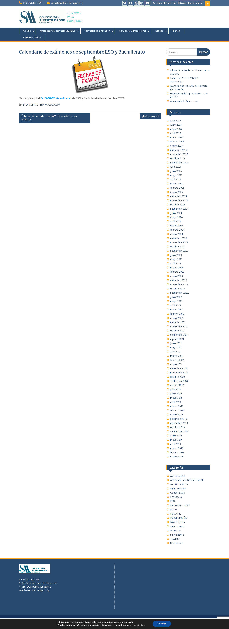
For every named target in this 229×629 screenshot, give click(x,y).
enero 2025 (176, 192)
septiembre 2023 (179, 250)
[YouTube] (147, 3)
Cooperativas (177, 492)
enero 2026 (176, 145)
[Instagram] (141, 3)
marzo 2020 (176, 406)
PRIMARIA (175, 530)
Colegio (27, 30)
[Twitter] (124, 3)
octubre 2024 (177, 204)
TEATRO (175, 538)
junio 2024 (176, 213)
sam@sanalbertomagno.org (66, 3)
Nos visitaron (177, 522)
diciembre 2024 (178, 196)
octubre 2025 (177, 158)
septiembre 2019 (179, 431)
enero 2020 (176, 414)
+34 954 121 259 (32, 3)
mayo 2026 (176, 129)
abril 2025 (175, 179)
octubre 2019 (177, 427)
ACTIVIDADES (177, 475)
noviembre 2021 (179, 326)
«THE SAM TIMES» (32, 37)
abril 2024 (175, 221)
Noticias (159, 30)
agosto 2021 (177, 339)
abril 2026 (175, 133)
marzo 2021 (176, 355)
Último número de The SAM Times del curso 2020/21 (49, 118)
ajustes (141, 625)
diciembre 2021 (178, 322)
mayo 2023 (176, 259)
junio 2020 (176, 393)
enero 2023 (176, 276)
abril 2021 (175, 351)
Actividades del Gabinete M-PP (187, 480)
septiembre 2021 (179, 334)
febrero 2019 (177, 452)
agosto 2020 (177, 385)
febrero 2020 (177, 410)
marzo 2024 (176, 225)
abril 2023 (175, 263)
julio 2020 (175, 389)
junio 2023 (176, 255)
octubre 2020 (177, 376)
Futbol (173, 509)
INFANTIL (175, 513)
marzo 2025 (176, 183)
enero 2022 (176, 318)
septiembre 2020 (179, 381)
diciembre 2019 (178, 418)
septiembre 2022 (179, 292)
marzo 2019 (176, 448)
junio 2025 (176, 171)
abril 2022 (175, 305)
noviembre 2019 (179, 423)
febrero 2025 (177, 187)
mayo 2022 (176, 301)
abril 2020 (175, 402)
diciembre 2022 (178, 280)
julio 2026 (175, 120)
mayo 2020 (176, 397)
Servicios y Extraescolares (132, 30)
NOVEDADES (177, 526)
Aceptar (162, 623)
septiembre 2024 (179, 208)
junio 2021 (176, 343)
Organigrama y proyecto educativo (57, 30)
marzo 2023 (176, 267)
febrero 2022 (177, 313)
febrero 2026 (177, 141)
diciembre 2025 (178, 150)
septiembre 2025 (179, 162)
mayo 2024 (176, 217)
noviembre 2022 (179, 284)
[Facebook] (130, 3)
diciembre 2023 (178, 238)
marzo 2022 (176, 309)
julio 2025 (175, 166)
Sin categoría (177, 534)
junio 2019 (176, 435)
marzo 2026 (176, 137)
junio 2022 (176, 297)
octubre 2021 (177, 330)
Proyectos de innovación (97, 30)
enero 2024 (176, 234)
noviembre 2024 (179, 200)
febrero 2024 (177, 229)
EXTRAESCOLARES (180, 505)
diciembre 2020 (178, 368)
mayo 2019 (176, 439)
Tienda (176, 30)
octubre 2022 (177, 288)
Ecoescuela (176, 496)
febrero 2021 (177, 360)
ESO (42, 104)
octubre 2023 (177, 246)
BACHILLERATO (30, 104)
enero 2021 (176, 364)
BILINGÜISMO (178, 488)
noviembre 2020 (179, 372)
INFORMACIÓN (52, 104)
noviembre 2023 (179, 242)
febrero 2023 (177, 271)
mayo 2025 (176, 175)
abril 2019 (175, 444)
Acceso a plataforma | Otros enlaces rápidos (178, 3)
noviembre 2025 (179, 154)
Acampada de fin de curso (184, 101)
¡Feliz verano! (150, 116)
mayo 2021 (176, 347)
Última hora (176, 543)
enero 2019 (176, 456)
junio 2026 (176, 124)
